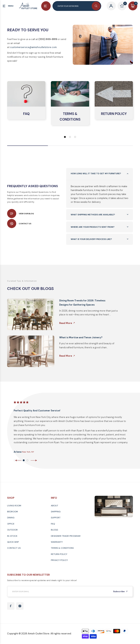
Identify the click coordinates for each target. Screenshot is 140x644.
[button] (65, 137)
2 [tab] (27, 460)
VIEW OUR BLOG (26, 213)
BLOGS (54, 529)
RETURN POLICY (114, 114)
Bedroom (12, 511)
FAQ (26, 114)
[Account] (111, 5)
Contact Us (14, 548)
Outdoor (12, 529)
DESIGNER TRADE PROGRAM (65, 536)
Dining (10, 517)
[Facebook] (10, 606)
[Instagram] (20, 606)
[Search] (96, 6)
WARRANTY (57, 542)
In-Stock (12, 536)
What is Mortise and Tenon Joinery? (80, 337)
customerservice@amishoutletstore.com (33, 47)
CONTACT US (25, 223)
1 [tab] (24, 460)
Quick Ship (13, 542)
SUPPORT (56, 517)
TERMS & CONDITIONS (70, 117)
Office (10, 523)
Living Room (14, 505)
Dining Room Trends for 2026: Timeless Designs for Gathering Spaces (82, 302)
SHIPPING (56, 511)
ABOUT (54, 505)
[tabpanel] (72, 427)
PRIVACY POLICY (59, 560)
